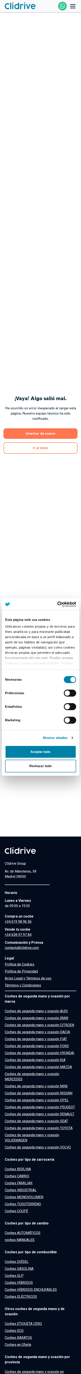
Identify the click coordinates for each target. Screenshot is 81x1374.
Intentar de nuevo (40, 433)
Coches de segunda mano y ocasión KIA (35, 1060)
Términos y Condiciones (23, 985)
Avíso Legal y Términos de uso (28, 978)
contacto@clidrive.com (22, 948)
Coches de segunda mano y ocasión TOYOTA (39, 1128)
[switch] (70, 693)
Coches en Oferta (18, 1345)
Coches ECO (14, 1331)
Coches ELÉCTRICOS (21, 1297)
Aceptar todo (40, 752)
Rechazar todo (40, 766)
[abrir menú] (72, 6)
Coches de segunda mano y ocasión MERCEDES (32, 1076)
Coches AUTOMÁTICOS (22, 1233)
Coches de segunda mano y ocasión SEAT (36, 1121)
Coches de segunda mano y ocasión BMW (36, 1018)
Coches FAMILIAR (18, 1183)
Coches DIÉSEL (17, 1262)
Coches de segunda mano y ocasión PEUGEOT (40, 1107)
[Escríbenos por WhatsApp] (62, 6)
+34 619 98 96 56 (18, 921)
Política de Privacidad (21, 971)
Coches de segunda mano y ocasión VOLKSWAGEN (32, 1137)
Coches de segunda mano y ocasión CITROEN (39, 1025)
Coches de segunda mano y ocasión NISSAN (38, 1093)
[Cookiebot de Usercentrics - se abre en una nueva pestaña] (57, 604)
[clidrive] (27, 850)
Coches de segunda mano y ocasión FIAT (36, 1039)
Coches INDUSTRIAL (21, 1190)
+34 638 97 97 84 (18, 935)
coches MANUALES (20, 1240)
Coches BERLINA (18, 1169)
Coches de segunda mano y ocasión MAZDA (38, 1067)
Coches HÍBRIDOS (19, 1283)
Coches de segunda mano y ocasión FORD (37, 1046)
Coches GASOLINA (19, 1269)
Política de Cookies (19, 964)
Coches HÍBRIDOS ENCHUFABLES (31, 1290)
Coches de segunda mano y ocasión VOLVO (38, 1147)
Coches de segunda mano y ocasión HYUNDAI (39, 1053)
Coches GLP (14, 1276)
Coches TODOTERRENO (23, 1204)
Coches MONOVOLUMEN (24, 1197)
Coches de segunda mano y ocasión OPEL (37, 1100)
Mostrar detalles (55, 738)
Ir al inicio (40, 448)
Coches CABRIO (17, 1176)
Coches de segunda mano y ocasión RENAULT (39, 1114)
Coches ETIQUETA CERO (23, 1324)
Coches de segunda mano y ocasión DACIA (37, 1032)
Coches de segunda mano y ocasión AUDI (36, 1011)
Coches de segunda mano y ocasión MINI (36, 1086)
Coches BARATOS (18, 1338)
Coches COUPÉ (16, 1211)
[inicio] (20, 6)
